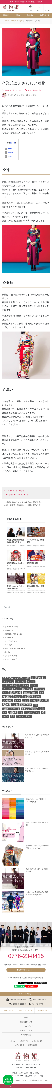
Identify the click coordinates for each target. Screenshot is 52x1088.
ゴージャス (23, 685)
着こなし (25, 709)
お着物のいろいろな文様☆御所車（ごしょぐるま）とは (37, 847)
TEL (30, 10)
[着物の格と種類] (36, 555)
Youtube (32, 986)
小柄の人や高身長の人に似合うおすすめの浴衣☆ (37, 893)
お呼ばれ (38, 677)
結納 (21, 713)
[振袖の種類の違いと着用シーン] (36, 578)
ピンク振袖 (27, 689)
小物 (33, 700)
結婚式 (12, 712)
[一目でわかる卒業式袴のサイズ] (13, 832)
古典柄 (17, 701)
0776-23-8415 (26, 956)
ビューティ (9, 638)
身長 (12, 716)
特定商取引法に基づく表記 (39, 1080)
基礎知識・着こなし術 (13, 90)
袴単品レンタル (43, 1010)
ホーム (26, 1018)
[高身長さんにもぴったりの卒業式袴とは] (16, 578)
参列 (38, 697)
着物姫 (10, 95)
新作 (23, 705)
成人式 (43, 700)
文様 (16, 704)
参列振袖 (8, 700)
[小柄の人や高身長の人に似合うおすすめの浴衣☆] (13, 901)
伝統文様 (15, 692)
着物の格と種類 (32, 563)
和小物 (7, 652)
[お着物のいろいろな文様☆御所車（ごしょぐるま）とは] (13, 855)
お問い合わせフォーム (27, 970)
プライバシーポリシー (20, 1080)
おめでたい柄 (22, 678)
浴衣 (35, 705)
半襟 (41, 693)
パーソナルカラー (11, 689)
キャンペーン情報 (11, 627)
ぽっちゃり (8, 681)
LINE (8, 1080)
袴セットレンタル (25, 1010)
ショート (34, 685)
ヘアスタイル (12, 641)
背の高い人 (29, 713)
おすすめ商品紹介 (11, 656)
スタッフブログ (11, 659)
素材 (4, 713)
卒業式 (35, 90)
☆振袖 (9, 152)
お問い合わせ (19, 1045)
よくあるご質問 (37, 1041)
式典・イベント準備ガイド (15, 648)
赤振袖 (6, 716)
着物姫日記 (9, 630)
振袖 (18, 15)
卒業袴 (6, 15)
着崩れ (34, 709)
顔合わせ (20, 716)
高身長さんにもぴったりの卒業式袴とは (37, 870)
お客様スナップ (26, 1030)
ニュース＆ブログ (26, 1026)
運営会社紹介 (26, 1035)
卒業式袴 (18, 697)
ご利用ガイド (44, 15)
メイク (9, 645)
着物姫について (26, 1022)
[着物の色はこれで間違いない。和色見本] (13, 808)
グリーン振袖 (9, 685)
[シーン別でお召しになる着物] (36, 532)
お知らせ (12, 1041)
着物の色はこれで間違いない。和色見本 (36, 800)
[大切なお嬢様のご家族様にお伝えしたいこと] (16, 532)
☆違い (9, 156)
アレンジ (20, 681)
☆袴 (8, 149)
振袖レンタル (8, 1010)
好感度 (25, 701)
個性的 (27, 693)
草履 (38, 713)
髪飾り (28, 716)
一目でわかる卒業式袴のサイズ (37, 823)
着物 (42, 708)
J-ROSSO (8, 678)
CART (39, 10)
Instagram (41, 983)
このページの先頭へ (26, 994)
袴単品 (30, 15)
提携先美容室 (32, 1045)
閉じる (12, 143)
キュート (31, 682)
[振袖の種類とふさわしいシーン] (16, 555)
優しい (35, 693)
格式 (29, 705)
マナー (5, 693)
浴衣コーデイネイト (11, 709)
